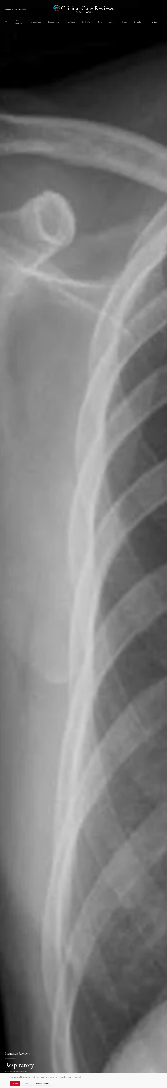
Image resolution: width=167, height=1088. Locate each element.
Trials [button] (124, 22)
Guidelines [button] (139, 22)
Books (111, 22)
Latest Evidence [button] (18, 22)
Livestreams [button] (53, 22)
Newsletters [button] (35, 22)
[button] (6, 22)
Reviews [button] (154, 22)
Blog (99, 22)
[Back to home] (83, 9)
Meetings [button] (71, 22)
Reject (27, 1083)
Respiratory (19, 1065)
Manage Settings (42, 1083)
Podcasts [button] (86, 22)
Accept (15, 1083)
